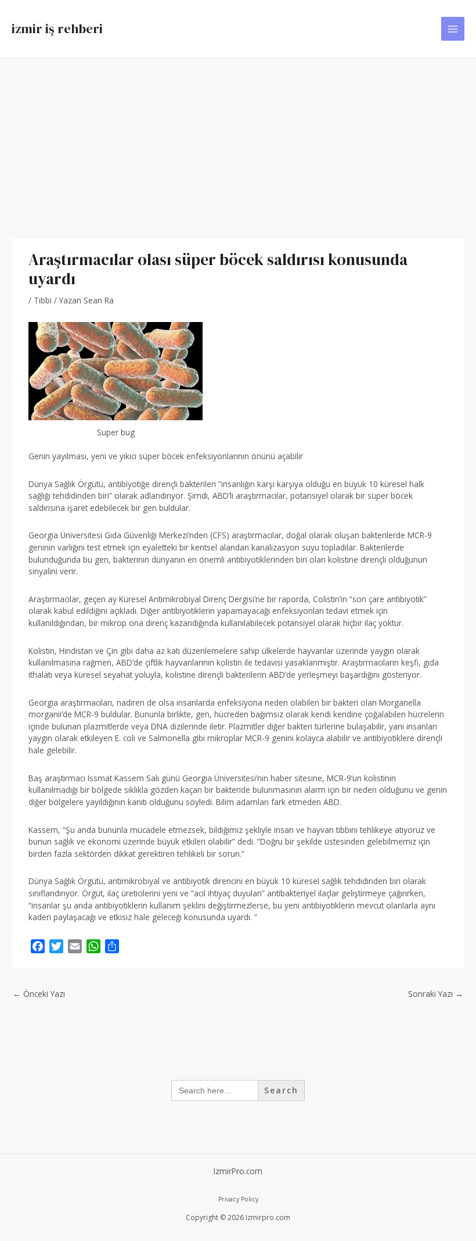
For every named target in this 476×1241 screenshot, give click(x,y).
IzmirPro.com (238, 1170)
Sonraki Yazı (435, 993)
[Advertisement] (238, 145)
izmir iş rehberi (57, 28)
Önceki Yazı (39, 993)
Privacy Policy (238, 1199)
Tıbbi (43, 300)
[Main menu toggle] (453, 29)
